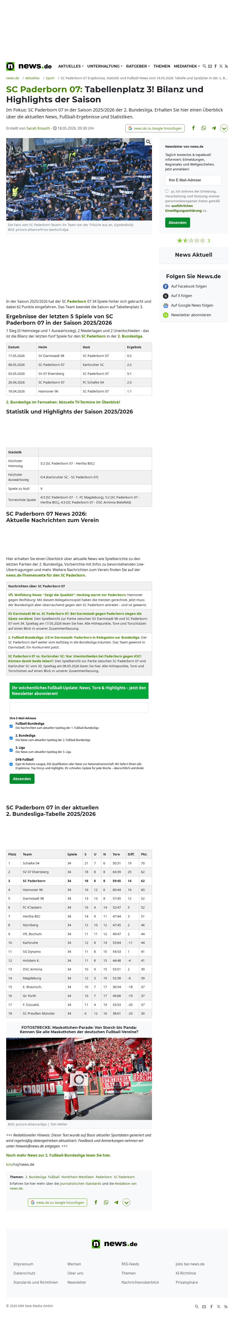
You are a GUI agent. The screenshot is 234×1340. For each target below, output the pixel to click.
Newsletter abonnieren (190, 314)
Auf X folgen (181, 295)
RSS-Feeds (130, 1263)
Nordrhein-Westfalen (77, 1177)
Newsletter (76, 1282)
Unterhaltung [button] (104, 66)
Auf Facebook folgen (188, 286)
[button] (155, 128)
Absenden (22, 778)
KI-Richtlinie (186, 1273)
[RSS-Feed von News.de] (226, 65)
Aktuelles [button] (70, 66)
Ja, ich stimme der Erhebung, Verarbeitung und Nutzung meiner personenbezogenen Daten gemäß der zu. (192, 201)
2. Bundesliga (35, 1177)
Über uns (75, 1273)
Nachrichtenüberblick (140, 1282)
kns (9, 1164)
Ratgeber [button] (137, 66)
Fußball (54, 1177)
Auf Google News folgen (191, 305)
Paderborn (104, 1177)
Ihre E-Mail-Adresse (24, 718)
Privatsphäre (187, 1282)
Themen (162, 66)
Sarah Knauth (38, 128)
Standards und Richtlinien (35, 1282)
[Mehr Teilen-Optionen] (224, 128)
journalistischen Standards (80, 1183)
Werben (74, 1263)
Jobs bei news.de (190, 1263)
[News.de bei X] (221, 65)
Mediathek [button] (186, 66)
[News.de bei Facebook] (215, 65)
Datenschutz (24, 1273)
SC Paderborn (124, 1177)
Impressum (23, 1263)
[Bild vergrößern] (148, 141)
